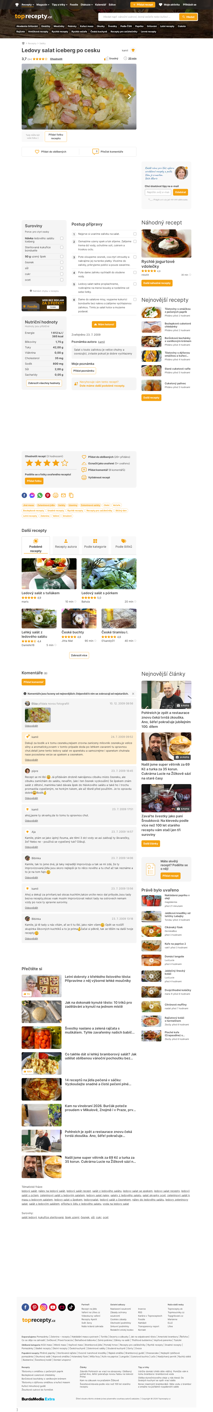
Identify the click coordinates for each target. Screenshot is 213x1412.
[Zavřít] (133, 693)
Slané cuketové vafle (178, 368)
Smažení (67, 516)
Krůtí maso (46, 1344)
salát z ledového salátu (106, 1191)
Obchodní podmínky (120, 1322)
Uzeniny (73, 505)
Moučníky (59, 26)
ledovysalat (91, 1199)
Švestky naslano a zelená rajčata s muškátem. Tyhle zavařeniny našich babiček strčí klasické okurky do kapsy (100, 1032)
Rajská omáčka (115, 1353)
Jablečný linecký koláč (175, 972)
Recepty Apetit (89, 1319)
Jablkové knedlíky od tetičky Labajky (177, 914)
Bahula (86, 601)
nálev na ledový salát (51, 1191)
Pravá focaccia (65, 1340)
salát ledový (29, 1217)
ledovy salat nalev (97, 1195)
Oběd (106, 505)
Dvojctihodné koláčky (178, 990)
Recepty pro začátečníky (124, 31)
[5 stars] (64, 462)
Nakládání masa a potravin (85, 1336)
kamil (125, 50)
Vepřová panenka (163, 1340)
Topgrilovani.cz (175, 1315)
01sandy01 (108, 640)
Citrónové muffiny (176, 1004)
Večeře (116, 505)
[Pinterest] (34, 1307)
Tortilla (104, 1336)
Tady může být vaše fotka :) (33, 136)
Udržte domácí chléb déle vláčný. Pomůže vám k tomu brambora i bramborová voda (163, 1372)
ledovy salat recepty (167, 1191)
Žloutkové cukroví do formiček (37, 1389)
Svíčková (51, 1340)
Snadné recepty (55, 510)
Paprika (139, 26)
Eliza (50, 703)
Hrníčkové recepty (38, 31)
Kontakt (142, 1329)
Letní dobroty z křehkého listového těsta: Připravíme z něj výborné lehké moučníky (98, 979)
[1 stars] (29, 462)
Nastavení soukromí (120, 1308)
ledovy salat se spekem (138, 1191)
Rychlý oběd (184, 1356)
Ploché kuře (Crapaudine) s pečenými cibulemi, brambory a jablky (176, 1037)
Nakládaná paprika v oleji (177, 897)
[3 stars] (47, 462)
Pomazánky (42, 1336)
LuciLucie (169, 960)
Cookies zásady (118, 1319)
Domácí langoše (174, 956)
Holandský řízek (79, 1356)
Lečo (153, 1356)
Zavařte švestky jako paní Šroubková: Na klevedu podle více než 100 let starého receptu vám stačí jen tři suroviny (165, 825)
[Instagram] (43, 1307)
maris (25, 601)
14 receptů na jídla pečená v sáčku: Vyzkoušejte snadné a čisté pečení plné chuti (97, 1084)
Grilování (152, 26)
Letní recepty (167, 26)
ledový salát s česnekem (115, 1199)
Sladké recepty (43, 1348)
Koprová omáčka (61, 1356)
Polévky (72, 26)
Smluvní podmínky (119, 1326)
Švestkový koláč (43, 1359)
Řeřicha (184, 1336)
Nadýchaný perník (167, 1356)
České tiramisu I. (115, 632)
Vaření (56, 516)
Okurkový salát (43, 1356)
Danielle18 (28, 645)
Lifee (170, 1326)
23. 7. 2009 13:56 (122, 888)
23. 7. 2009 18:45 (122, 770)
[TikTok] (71, 1307)
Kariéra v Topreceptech (150, 1315)
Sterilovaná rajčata (66, 1353)
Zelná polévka (105, 1340)
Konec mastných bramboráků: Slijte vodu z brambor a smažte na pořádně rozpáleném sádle (164, 1385)
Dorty (130, 1348)
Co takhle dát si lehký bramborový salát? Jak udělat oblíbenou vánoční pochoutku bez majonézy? (100, 1058)
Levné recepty (148, 31)
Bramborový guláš (134, 1353)
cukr (98, 1217)
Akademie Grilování (27, 26)
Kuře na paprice (110, 1356)
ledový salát (29, 1191)
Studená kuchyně (116, 1348)
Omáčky (45, 26)
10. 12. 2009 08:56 (121, 703)
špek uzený (72, 1217)
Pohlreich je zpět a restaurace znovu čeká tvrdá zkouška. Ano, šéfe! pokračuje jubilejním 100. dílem (98, 1136)
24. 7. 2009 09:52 (122, 736)
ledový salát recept (79, 1191)
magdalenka (171, 902)
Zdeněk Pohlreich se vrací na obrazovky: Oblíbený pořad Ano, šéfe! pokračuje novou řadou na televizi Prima (106, 1374)
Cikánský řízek (174, 927)
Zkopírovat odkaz (71, 495)
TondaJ (168, 919)
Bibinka (36, 858)
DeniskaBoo (171, 931)
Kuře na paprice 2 (175, 943)
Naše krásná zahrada (92, 1326)
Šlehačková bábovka (85, 1340)
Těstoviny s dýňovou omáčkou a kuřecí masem (177, 355)
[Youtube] (53, 1307)
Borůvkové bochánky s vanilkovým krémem (178, 339)
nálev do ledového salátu (148, 1199)
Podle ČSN (126, 26)
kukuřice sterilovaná (51, 1217)
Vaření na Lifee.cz (91, 1312)
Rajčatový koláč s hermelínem (174, 1019)
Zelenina (44, 516)
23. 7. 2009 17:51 (122, 809)
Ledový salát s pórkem (100, 593)
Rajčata (20, 31)
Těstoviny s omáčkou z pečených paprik (178, 310)
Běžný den (121, 510)
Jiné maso (28, 505)
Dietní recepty (60, 1348)
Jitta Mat (67, 640)
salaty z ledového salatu (125, 1195)
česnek (85, 1217)
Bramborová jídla (93, 1344)
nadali (168, 1008)
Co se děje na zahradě (33, 1340)
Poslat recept (63, 495)
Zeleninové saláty (90, 505)
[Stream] (62, 1307)
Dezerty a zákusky (118, 1336)
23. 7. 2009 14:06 (122, 858)
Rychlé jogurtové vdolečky (158, 264)
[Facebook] (25, 1307)
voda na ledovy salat (116, 1203)
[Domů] (23, 43)
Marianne (172, 1319)
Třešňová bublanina (142, 1340)
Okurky (101, 26)
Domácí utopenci (62, 1359)
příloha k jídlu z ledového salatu (81, 1203)
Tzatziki (177, 1340)
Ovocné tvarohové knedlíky (92, 1353)
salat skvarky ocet (154, 1195)
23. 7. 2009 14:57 (122, 831)
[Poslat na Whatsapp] (40, 495)
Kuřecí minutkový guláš (34, 1386)
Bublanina (28, 1359)
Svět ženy (87, 1322)
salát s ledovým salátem (44, 1203)
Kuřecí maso (86, 26)
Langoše (124, 1356)
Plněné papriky (47, 1353)
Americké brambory (168, 1336)
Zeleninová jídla (46, 505)
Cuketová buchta (140, 1356)
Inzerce (142, 1308)
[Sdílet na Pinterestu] (47, 495)
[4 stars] (55, 462)
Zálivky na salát (122, 1340)
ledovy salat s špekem (68, 1199)
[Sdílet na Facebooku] (24, 495)
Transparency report (148, 1326)
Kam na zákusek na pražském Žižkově (99, 1380)
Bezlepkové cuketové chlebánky (178, 325)
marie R (168, 994)
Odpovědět (31, 725)
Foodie (141, 1319)
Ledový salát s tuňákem (41, 593)
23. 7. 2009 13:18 (122, 918)
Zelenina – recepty (60, 1336)
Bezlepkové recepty (33, 510)
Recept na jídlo (89, 1308)
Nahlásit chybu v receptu (46, 291)
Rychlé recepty (60, 31)
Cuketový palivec (175, 383)
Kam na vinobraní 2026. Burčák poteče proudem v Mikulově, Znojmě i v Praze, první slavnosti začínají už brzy (100, 1110)
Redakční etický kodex (121, 1329)
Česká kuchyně (99, 31)
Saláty (42, 43)
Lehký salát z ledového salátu (34, 634)
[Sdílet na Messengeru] (32, 495)
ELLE (170, 1322)
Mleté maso (60, 1344)
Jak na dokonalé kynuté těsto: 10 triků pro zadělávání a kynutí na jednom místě (98, 1005)
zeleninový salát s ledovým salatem (62, 1195)
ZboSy (168, 1024)
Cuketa (182, 26)
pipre (35, 771)
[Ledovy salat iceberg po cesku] (38, 715)
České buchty (73, 632)
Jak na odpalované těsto (143, 1336)
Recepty (32, 43)
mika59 (145, 274)
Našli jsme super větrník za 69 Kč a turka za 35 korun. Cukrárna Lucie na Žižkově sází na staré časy (100, 1162)
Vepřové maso (75, 1344)
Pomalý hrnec (111, 1344)
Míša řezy (95, 1356)
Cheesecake (152, 1353)
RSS (140, 1312)
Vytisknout (55, 495)
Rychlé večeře (79, 31)
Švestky (112, 26)
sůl (93, 1217)
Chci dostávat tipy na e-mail (162, 186)
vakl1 (167, 947)
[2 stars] (38, 462)
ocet (105, 1217)
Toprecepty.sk (175, 1308)
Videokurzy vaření (91, 1315)
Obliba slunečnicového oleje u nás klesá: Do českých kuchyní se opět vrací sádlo (161, 1379)
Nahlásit (142, 1322)
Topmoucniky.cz (176, 1312)
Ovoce (138, 1348)
